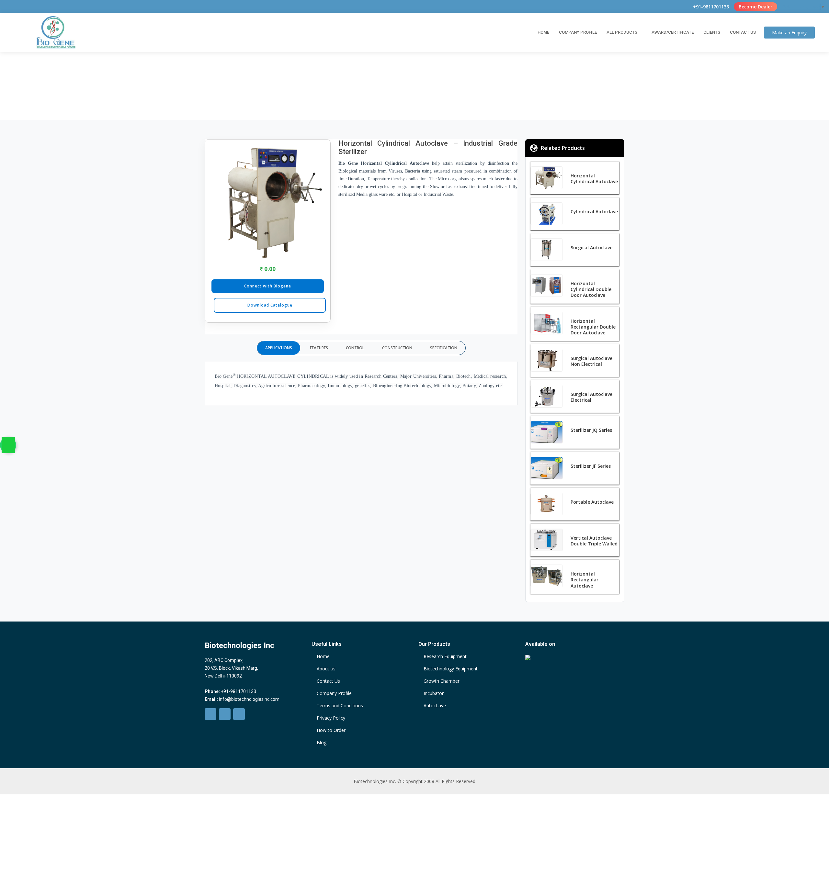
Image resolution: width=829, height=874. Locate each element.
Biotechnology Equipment (451, 669)
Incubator (434, 693)
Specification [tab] (443, 348)
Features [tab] (319, 348)
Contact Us (743, 32)
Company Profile (578, 32)
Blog (321, 742)
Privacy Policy (331, 718)
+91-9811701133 (711, 7)
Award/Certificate (673, 32)
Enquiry (789, 32)
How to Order (331, 730)
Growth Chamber (442, 681)
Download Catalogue (269, 305)
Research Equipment (445, 656)
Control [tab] (355, 348)
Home (543, 32)
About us (326, 669)
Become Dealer (755, 7)
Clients (711, 32)
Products (390, 88)
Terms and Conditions (340, 705)
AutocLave (435, 705)
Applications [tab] (278, 348)
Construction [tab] (397, 348)
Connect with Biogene (267, 286)
